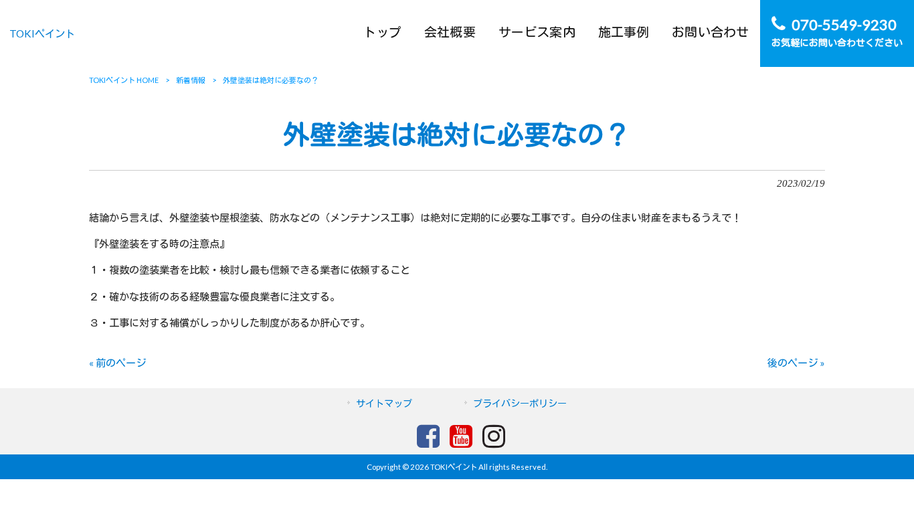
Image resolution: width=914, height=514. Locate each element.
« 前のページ (117, 363)
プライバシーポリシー (520, 403)
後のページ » (796, 363)
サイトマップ (384, 403)
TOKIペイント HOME (124, 80)
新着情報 (190, 80)
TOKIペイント (42, 33)
